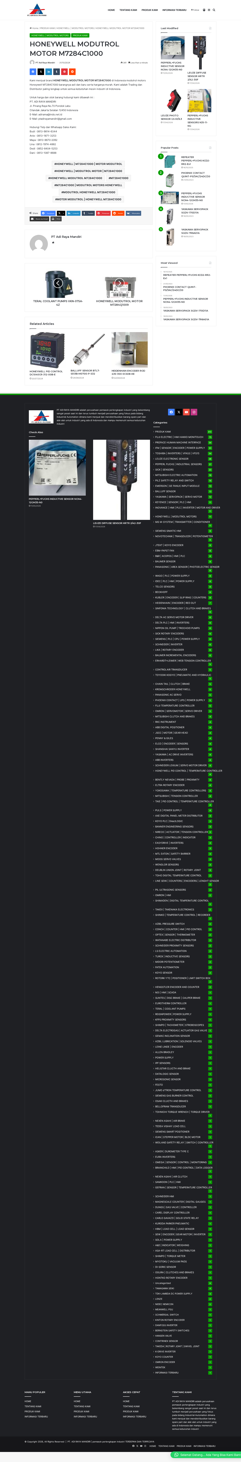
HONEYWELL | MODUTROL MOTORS (75, 28)
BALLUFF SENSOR (165, 491)
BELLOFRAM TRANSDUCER (170, 1106)
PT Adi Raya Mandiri (45, 62)
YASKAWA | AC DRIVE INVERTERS (174, 754)
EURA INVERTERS (165, 1156)
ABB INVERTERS (164, 759)
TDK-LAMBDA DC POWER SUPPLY (173, 1293)
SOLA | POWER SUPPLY (168, 1239)
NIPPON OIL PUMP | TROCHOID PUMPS (177, 628)
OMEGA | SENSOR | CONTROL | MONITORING (181, 1162)
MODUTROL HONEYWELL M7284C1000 (89, 192)
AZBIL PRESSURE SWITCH (170, 923)
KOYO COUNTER (164, 1357)
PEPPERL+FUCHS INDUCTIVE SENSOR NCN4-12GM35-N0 (172, 66)
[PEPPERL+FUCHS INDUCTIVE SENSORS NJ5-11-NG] (199, 100)
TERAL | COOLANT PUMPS (170, 1008)
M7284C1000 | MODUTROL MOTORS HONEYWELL (89, 185)
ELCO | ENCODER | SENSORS (171, 743)
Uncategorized (163, 1283)
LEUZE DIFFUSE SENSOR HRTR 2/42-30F (197, 76)
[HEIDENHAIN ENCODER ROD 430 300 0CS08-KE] (130, 350)
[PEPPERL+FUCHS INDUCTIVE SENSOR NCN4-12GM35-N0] (173, 47)
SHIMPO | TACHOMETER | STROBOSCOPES (179, 1025)
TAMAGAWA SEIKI (164, 1288)
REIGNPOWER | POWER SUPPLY (173, 1014)
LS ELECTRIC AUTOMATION (171, 951)
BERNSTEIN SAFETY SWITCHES (172, 1330)
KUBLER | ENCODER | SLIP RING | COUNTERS (180, 597)
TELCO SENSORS (165, 586)
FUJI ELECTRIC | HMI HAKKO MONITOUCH (179, 437)
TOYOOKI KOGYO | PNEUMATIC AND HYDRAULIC (183, 675)
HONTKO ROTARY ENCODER (171, 1277)
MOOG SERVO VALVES (168, 859)
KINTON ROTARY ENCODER (170, 1320)
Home (35, 28)
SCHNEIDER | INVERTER (168, 644)
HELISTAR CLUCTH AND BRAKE (173, 1068)
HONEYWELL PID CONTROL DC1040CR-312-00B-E (46, 373)
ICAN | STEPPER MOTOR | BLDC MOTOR (177, 1137)
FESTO (159, 1084)
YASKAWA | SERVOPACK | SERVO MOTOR (178, 496)
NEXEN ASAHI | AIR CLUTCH (171, 1176)
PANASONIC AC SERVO (168, 694)
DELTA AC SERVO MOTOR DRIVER (174, 617)
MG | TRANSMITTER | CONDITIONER (182, 522)
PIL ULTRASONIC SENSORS (170, 889)
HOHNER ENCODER (166, 848)
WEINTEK (160, 1367)
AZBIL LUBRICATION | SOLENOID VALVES (178, 1041)
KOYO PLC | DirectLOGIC (169, 821)
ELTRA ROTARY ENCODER (169, 785)
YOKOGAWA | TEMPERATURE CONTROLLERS (180, 790)
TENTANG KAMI (128, 10)
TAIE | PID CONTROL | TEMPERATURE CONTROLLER (184, 801)
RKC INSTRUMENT (165, 721)
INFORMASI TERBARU (174, 10)
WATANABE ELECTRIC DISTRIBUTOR (175, 940)
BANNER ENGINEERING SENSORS (174, 826)
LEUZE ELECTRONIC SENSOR (171, 458)
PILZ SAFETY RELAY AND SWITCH (174, 480)
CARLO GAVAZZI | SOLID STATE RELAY (177, 1218)
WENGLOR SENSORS (167, 864)
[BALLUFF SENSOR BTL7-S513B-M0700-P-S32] (89, 349)
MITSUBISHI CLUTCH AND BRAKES (175, 716)
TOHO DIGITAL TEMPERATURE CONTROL (178, 875)
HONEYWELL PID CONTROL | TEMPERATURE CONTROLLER (188, 770)
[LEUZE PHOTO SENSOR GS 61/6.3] (173, 100)
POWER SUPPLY (164, 1057)
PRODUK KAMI (150, 10)
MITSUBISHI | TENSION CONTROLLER (176, 796)
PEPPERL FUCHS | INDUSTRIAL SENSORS (178, 464)
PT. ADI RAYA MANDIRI (79, 1441)
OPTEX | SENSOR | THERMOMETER (175, 934)
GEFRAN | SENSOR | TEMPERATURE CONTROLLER (183, 1187)
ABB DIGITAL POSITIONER (169, 727)
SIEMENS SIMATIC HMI (168, 530)
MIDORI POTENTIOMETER (169, 961)
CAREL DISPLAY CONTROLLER (172, 1212)
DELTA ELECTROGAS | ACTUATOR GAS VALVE (181, 1030)
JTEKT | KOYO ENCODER (169, 545)
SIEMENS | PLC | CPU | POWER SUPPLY (177, 639)
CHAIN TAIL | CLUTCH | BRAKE (172, 683)
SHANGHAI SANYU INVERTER (172, 749)
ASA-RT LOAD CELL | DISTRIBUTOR (175, 1250)
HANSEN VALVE (163, 1335)
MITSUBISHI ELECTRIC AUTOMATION (176, 475)
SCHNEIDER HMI (164, 1196)
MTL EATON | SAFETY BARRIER (172, 853)
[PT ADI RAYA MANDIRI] (37, 10)
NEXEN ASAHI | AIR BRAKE (170, 1120)
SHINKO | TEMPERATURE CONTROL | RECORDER (182, 915)
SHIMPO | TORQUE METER (170, 1256)
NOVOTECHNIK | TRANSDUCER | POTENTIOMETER (184, 536)
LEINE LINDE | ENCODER (169, 1046)
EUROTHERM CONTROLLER (170, 1003)
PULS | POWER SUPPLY (168, 810)
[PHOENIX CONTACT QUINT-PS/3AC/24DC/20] (170, 180)
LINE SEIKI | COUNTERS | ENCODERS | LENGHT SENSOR (187, 880)
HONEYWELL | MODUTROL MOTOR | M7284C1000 (89, 171)
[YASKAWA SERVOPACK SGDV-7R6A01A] (170, 237)
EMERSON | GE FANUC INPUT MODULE (177, 485)
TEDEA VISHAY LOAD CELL (170, 1126)
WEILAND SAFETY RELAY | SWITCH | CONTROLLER (184, 1142)
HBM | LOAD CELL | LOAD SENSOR (174, 1228)
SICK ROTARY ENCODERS (169, 633)
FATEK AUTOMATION (167, 967)
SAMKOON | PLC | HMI (168, 1182)
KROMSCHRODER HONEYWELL (173, 689)
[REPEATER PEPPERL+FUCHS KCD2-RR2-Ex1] (170, 162)
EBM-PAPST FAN (164, 550)
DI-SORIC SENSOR (165, 1267)
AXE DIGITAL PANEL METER (178, 815)
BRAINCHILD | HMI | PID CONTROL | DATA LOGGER (183, 1167)
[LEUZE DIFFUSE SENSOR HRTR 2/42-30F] (199, 52)
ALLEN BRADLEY (164, 1052)
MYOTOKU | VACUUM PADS (171, 1261)
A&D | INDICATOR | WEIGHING (172, 1245)
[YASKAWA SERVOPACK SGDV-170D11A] (170, 217)
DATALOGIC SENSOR (167, 1073)
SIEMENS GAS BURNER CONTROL (174, 1095)
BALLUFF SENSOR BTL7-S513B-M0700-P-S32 (85, 372)
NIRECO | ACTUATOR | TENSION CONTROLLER (181, 832)
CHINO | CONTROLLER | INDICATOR (175, 837)
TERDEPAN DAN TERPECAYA (139, 1441)
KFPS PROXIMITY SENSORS (170, 1019)
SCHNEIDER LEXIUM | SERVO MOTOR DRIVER (181, 765)
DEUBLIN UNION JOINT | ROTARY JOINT (178, 870)
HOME (111, 10)
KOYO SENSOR (163, 972)
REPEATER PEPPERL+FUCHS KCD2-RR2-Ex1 (195, 161)
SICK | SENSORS (164, 469)
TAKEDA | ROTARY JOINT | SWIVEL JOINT (177, 1346)
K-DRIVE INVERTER (165, 1351)
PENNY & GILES (164, 738)
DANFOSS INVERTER (166, 1325)
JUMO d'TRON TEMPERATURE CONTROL (178, 1090)
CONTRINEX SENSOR (166, 1341)
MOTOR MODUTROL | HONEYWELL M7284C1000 (89, 199)
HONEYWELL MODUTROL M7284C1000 (76, 178)
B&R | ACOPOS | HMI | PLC (170, 556)
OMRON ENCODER (165, 1362)
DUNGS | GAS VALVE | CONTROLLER (176, 1207)
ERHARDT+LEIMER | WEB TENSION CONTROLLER (183, 660)
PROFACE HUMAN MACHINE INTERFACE (178, 442)
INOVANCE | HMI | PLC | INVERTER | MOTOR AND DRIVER (187, 507)
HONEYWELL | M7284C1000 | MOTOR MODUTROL (89, 164)
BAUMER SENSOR (165, 561)
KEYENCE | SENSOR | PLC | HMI (173, 502)
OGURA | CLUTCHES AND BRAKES (174, 1272)
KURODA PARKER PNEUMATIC (172, 1223)
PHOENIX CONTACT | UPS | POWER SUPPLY (180, 700)
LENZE (158, 1299)
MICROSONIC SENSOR (168, 1079)
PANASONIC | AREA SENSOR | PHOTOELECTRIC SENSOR (187, 566)
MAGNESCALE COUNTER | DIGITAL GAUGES (180, 1201)
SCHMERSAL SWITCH (167, 1314)
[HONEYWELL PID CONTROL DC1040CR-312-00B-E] (48, 350)
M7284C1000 (119, 178)
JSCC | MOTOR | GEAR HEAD (171, 732)
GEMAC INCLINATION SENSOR (172, 1035)
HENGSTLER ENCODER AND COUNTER (177, 987)
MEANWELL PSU (164, 1309)
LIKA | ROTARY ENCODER (169, 649)
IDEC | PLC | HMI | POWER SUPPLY (174, 581)
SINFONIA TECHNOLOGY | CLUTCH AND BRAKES (183, 608)
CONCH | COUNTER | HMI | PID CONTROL (178, 929)
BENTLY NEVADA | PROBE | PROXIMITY (177, 779)
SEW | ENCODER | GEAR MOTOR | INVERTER (180, 1234)
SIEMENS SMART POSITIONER (172, 1131)
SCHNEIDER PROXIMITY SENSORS (174, 945)
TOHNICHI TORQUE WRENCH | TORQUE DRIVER (182, 1111)
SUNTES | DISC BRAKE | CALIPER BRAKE (178, 997)
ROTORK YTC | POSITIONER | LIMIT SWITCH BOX (182, 978)
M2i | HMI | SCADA (165, 992)
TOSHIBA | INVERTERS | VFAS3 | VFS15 (177, 453)
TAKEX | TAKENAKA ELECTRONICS (174, 909)
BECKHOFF (161, 592)
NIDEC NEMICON (164, 1304)
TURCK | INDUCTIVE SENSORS (172, 956)
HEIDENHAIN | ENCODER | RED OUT (175, 602)
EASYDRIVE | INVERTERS (169, 842)
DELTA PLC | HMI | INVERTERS (172, 622)
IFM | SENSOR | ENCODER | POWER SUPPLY (180, 447)
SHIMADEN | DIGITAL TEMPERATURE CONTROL (182, 900)
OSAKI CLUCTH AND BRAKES (171, 1101)
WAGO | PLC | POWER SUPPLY (172, 575)
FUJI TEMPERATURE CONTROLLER (174, 705)
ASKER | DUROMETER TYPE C (172, 1151)
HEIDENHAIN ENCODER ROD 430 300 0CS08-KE (128, 372)
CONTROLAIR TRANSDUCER (171, 669)
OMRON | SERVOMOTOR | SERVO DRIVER (178, 711)
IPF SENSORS (162, 1063)
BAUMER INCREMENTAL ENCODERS (175, 655)
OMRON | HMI (163, 895)
